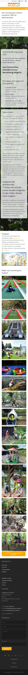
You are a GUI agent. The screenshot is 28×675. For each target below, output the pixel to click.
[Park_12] (14, 454)
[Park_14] (14, 506)
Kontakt (4, 582)
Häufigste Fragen (6, 578)
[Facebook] (25, 1)
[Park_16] (14, 542)
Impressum (14, 666)
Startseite (4, 565)
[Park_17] (14, 367)
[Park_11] (14, 480)
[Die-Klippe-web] (14, 330)
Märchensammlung (7, 580)
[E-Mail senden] (5, 655)
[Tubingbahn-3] (14, 309)
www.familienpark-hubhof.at (12, 610)
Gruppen (4, 571)
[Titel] (14, 5)
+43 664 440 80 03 (9, 606)
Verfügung (6, 250)
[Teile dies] (8, 655)
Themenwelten (6, 569)
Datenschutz (14, 659)
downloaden (16, 238)
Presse (4, 585)
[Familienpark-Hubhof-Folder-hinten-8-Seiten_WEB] (14, 259)
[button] (26, 8)
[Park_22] (14, 400)
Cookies (14, 663)
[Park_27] (14, 350)
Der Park (4, 567)
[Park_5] (14, 417)
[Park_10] (14, 523)
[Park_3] (14, 435)
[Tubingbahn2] (14, 287)
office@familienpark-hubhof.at (14, 608)
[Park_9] (14, 383)
